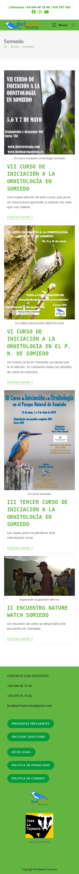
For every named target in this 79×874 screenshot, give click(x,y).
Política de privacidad (31, 765)
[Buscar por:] (72, 25)
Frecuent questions (28, 737)
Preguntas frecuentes (31, 723)
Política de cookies (28, 778)
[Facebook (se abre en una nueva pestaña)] (33, 12)
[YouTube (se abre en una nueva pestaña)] (46, 12)
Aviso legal (21, 752)
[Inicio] (5, 47)
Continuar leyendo (20, 217)
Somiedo (28, 47)
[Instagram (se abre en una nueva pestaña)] (40, 12)
